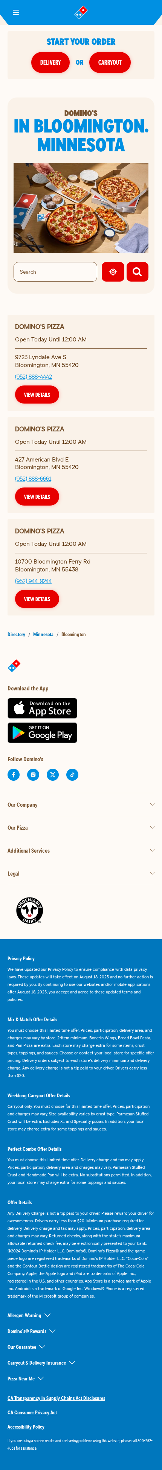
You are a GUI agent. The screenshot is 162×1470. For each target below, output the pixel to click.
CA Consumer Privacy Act (32, 1412)
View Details (37, 394)
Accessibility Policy (26, 1426)
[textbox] (81, 1444)
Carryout (110, 62)
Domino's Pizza (39, 326)
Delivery (50, 62)
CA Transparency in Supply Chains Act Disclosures (56, 1398)
